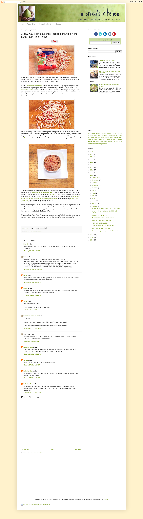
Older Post (78, 450)
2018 (92, 157)
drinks (116, 135)
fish (103, 137)
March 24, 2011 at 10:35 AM (32, 328)
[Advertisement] (105, 112)
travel (93, 143)
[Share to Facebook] (43, 228)
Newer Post (25, 450)
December (95, 177)
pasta (108, 139)
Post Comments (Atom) (36, 453)
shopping (110, 141)
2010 (92, 235)
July (93, 190)
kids (120, 137)
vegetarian (40, 231)
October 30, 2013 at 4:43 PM (32, 392)
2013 (92, 170)
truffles (97, 143)
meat (95, 139)
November (95, 180)
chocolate (97, 135)
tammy (25, 360)
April (93, 198)
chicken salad (53, 194)
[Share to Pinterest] (45, 228)
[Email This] (37, 228)
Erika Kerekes (28, 347)
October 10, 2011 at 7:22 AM (32, 354)
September (95, 185)
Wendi (25, 301)
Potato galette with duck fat (100, 223)
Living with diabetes (45, 24)
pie (112, 139)
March (94, 201)
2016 (92, 162)
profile (120, 139)
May (93, 195)
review (28, 231)
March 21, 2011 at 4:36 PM (32, 310)
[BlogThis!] (39, 228)
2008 (92, 240)
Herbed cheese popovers (99, 215)
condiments (104, 135)
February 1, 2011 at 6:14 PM (32, 295)
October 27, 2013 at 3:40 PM (32, 378)
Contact (58, 24)
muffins (100, 139)
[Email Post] (32, 228)
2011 (92, 175)
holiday (116, 137)
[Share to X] (41, 228)
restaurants (99, 141)
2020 (92, 152)
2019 (92, 154)
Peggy (25, 275)
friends (107, 137)
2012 (92, 172)
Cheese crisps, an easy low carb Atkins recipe (105, 231)
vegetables (33, 231)
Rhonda (25, 244)
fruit (111, 137)
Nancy (25, 288)
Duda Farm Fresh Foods (34, 86)
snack (116, 141)
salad (105, 141)
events (100, 137)
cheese (90, 135)
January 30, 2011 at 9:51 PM (32, 251)
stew (89, 143)
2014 (92, 167)
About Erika (31, 24)
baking (98, 133)
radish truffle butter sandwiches (42, 192)
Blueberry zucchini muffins (107, 60)
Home (21, 24)
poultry (115, 139)
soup (120, 141)
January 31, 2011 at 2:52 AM (32, 282)
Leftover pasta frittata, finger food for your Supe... (106, 208)
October (94, 182)
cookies (111, 135)
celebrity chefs (117, 133)
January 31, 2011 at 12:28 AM (33, 269)
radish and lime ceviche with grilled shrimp (43, 198)
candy (109, 133)
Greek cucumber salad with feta (101, 220)
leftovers (90, 139)
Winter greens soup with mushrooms (103, 225)
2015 (92, 165)
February (95, 203)
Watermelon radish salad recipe (101, 228)
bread (104, 133)
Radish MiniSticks (27, 90)
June (93, 193)
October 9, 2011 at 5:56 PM (32, 341)
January (94, 206)
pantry (104, 139)
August (94, 188)
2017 (92, 159)
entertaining (92, 137)
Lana (25, 257)
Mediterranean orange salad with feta (103, 218)
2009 (92, 237)
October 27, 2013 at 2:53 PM (32, 365)
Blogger (105, 499)
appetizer (91, 133)
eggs (120, 135)
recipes (91, 141)
